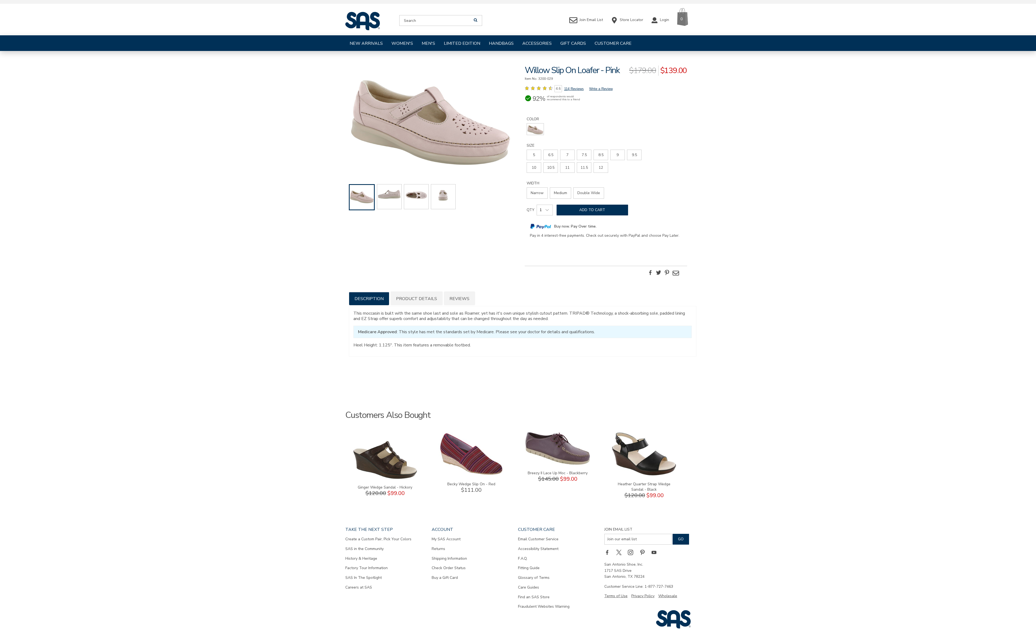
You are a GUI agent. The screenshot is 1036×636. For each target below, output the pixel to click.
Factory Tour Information (366, 567)
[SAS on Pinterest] (644, 552)
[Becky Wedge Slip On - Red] (471, 474)
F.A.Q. (522, 558)
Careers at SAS (358, 587)
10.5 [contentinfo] (550, 167)
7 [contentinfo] (567, 154)
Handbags (501, 43)
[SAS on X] (620, 552)
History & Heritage (361, 558)
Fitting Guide (529, 567)
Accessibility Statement (538, 548)
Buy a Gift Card (445, 577)
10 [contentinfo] (534, 167)
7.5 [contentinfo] (584, 154)
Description (369, 299)
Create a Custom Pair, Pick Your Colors (378, 539)
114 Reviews (574, 89)
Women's (402, 43)
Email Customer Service (538, 539)
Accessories (537, 43)
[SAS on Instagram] (632, 552)
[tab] (369, 298)
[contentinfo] (535, 129)
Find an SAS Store (534, 597)
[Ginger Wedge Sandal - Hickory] (385, 478)
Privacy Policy (643, 596)
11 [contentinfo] (567, 167)
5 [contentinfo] (534, 154)
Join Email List (618, 529)
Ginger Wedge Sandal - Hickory (385, 487)
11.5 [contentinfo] (584, 167)
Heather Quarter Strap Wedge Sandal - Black (644, 487)
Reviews (459, 299)
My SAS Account (446, 539)
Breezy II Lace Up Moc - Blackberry (558, 473)
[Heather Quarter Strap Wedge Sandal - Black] (644, 474)
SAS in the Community (364, 548)
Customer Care (613, 43)
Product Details (416, 299)
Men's (428, 43)
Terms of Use (616, 596)
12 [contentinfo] (601, 167)
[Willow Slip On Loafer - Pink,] (430, 117)
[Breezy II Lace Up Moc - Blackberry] (557, 463)
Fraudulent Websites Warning (544, 606)
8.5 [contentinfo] (601, 154)
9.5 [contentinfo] (634, 154)
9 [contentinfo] (617, 154)
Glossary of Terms (534, 577)
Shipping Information (449, 558)
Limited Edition (462, 43)
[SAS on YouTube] (655, 552)
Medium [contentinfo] (560, 192)
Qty (530, 209)
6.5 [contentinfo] (550, 154)
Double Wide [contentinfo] (588, 192)
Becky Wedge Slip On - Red (471, 484)
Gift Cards (573, 43)
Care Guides (528, 587)
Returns (438, 548)
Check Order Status (449, 567)
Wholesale (667, 596)
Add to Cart (592, 209)
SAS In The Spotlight (363, 577)
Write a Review (601, 89)
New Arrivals (366, 43)
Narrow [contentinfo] (537, 192)
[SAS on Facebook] (609, 552)
